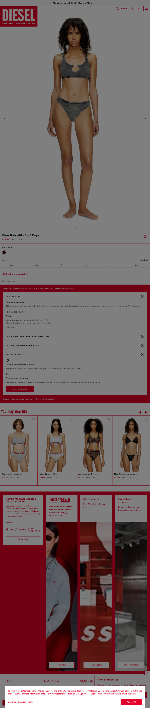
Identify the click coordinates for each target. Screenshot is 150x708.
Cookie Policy (129, 694)
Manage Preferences (85, 694)
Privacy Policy (112, 694)
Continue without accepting (21, 702)
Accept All (131, 702)
